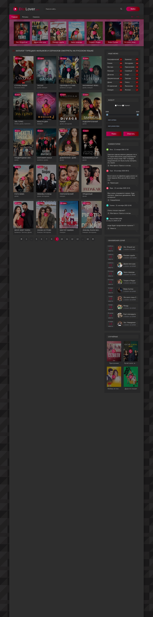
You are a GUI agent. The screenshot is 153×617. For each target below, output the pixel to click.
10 (62, 239)
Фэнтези (131, 90)
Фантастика (131, 86)
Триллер (131, 78)
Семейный (131, 71)
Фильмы (25, 17)
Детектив (115, 74)
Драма (115, 82)
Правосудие (114, 183)
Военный (115, 71)
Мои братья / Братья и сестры (120, 165)
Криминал (131, 59)
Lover (29, 9)
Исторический (115, 86)
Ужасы (131, 82)
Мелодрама (131, 63)
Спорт (131, 74)
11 (67, 239)
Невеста (113, 228)
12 (72, 239)
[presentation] (132, 16)
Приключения (131, 67)
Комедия (115, 90)
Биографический (115, 59)
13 (77, 239)
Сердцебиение (115, 200)
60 (88, 239)
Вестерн (114, 67)
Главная (15, 17)
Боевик (115, 63)
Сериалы (36, 17)
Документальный (114, 78)
